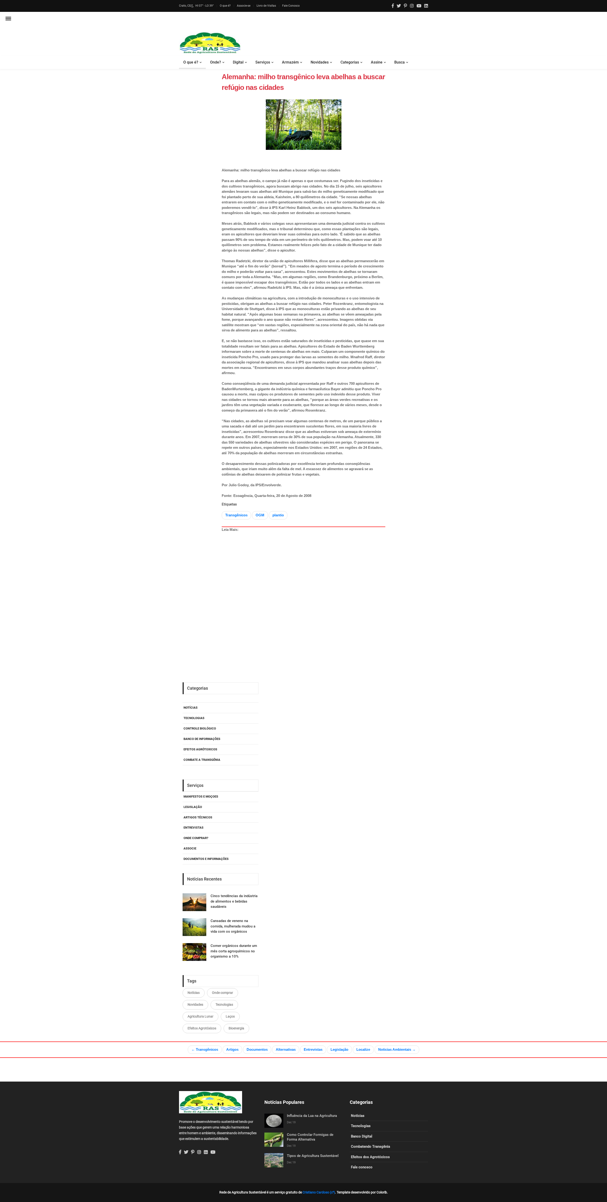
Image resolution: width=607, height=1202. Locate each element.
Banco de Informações (202, 739)
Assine (376, 62)
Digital (238, 62)
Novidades (320, 62)
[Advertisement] (314, 587)
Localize (363, 1049)
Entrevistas (313, 1049)
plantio (278, 515)
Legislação (193, 807)
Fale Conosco (291, 5)
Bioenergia (236, 1028)
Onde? (215, 62)
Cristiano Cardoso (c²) (319, 1192)
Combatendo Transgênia (370, 1146)
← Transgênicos (204, 1049)
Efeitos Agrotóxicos (202, 1028)
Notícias (191, 707)
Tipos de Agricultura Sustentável (313, 1156)
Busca (399, 62)
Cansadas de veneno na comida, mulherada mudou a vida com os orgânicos (233, 926)
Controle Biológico (200, 728)
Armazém (290, 62)
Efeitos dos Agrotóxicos (370, 1157)
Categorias (349, 62)
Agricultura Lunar (200, 1016)
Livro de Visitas (266, 5)
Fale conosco (361, 1167)
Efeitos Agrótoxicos (200, 749)
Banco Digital (361, 1136)
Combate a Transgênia (202, 760)
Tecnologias (194, 718)
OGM (260, 515)
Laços (230, 1016)
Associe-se (243, 5)
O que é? (225, 5)
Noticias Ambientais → (397, 1049)
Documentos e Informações (206, 859)
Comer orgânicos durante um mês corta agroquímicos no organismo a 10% (234, 951)
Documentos (257, 1049)
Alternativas (286, 1049)
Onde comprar (222, 993)
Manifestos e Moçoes (201, 796)
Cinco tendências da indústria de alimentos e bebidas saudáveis (234, 901)
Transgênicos (236, 515)
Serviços (262, 62)
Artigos (232, 1049)
